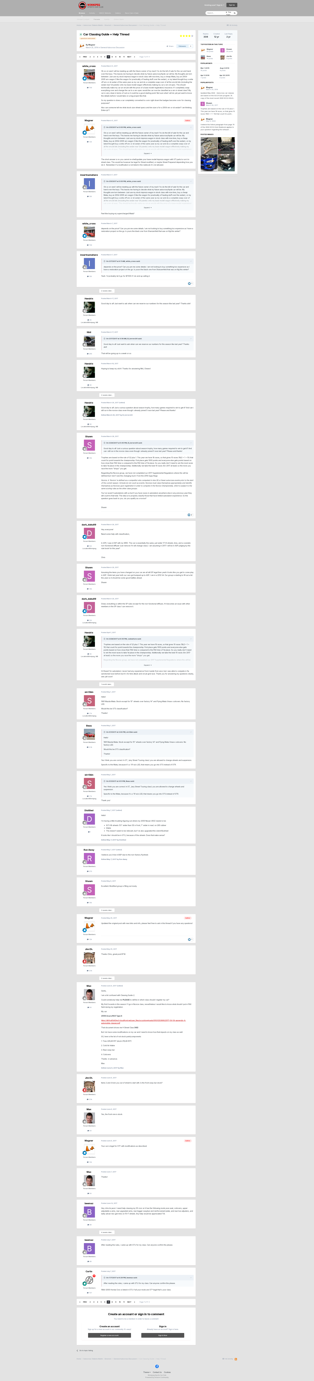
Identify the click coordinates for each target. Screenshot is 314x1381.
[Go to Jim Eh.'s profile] (89, 957)
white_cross (89, 66)
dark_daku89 (89, 524)
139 (90, 196)
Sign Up (232, 5)
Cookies (167, 1372)
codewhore (132, 639)
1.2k (90, 142)
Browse (82, 13)
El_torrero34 (132, 339)
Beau (89, 725)
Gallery (118, 13)
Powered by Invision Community (157, 1377)
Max (89, 986)
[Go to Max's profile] (89, 994)
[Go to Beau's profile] (89, 734)
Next (129, 57)
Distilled (89, 810)
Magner (91, 45)
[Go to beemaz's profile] (89, 1212)
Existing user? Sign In (214, 5)
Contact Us (157, 1372)
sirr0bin (89, 692)
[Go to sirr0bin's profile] (89, 700)
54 (90, 1007)
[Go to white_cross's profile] (89, 74)
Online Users (119, 19)
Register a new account (109, 1335)
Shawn (89, 436)
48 (90, 1225)
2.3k (90, 747)
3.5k (90, 971)
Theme (146, 1372)
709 (90, 88)
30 (90, 320)
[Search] (234, 13)
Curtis (89, 1271)
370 (90, 871)
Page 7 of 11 (144, 57)
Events (106, 19)
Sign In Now (162, 1335)
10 (120, 57)
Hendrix (89, 298)
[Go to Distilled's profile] (89, 819)
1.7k (90, 713)
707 (90, 1293)
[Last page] (134, 56)
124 (90, 546)
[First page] (80, 56)
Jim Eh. (89, 949)
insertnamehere (89, 175)
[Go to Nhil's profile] (89, 341)
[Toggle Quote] (105, 127)
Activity (92, 13)
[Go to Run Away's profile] (89, 858)
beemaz (89, 1203)
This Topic (228, 13)
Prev (85, 57)
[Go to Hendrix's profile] (89, 307)
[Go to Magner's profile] (82, 46)
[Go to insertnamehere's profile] (89, 183)
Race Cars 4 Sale (131, 13)
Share (170, 46)
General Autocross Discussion (112, 47)
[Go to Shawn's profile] (89, 445)
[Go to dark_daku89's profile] (89, 533)
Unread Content (83, 19)
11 (123, 57)
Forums (97, 19)
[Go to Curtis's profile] (89, 1280)
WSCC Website (105, 13)
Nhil (89, 332)
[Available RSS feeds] (235, 1359)
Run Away (89, 850)
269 (90, 354)
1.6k (90, 458)
